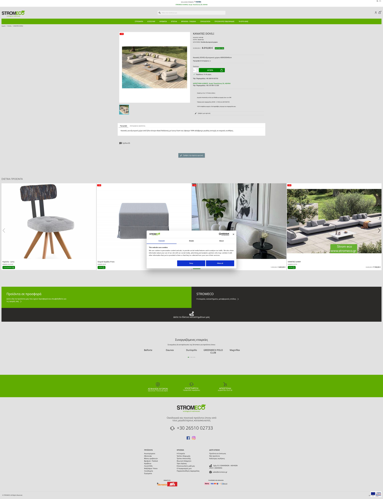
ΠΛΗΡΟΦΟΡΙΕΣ (7, 267)
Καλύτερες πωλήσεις (217, 458)
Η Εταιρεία (181, 453)
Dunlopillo (191, 350)
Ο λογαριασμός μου (184, 468)
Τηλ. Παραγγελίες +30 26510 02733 (205, 78)
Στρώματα (139, 21)
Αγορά (210, 70)
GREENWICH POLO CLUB (213, 351)
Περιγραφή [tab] (123, 126)
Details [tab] (191, 241)
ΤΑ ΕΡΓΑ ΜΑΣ (243, 21)
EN (380, 1)
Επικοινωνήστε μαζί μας (186, 466)
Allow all (220, 263)
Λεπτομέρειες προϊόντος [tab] (137, 126)
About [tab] (221, 241)
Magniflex (235, 350)
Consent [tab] (162, 241)
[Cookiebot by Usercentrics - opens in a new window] (220, 234)
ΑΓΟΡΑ (101, 267)
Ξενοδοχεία (205, 21)
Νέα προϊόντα (214, 456)
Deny (191, 263)
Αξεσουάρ (151, 21)
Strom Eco (201, 39)
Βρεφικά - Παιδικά (188, 21)
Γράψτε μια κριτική (203, 113)
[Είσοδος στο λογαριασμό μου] (376, 12)
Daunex (170, 350)
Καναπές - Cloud (199, 262)
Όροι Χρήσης (182, 463)
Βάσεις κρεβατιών (151, 458)
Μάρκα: (195, 39)
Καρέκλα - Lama (8, 262)
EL (377, 1)
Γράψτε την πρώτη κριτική (193, 155)
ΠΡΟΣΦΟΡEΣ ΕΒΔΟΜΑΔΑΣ (224, 21)
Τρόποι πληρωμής (183, 456)
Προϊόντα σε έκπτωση (217, 453)
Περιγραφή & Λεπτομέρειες (201, 61)
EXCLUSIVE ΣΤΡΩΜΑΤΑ (187, 2)
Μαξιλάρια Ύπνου (151, 468)
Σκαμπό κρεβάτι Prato (106, 262)
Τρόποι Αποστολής (184, 458)
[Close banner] (233, 234)
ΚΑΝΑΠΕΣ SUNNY (294, 262)
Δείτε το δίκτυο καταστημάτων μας (191, 316)
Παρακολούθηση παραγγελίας (188, 471)
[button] (379, 230)
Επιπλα (174, 21)
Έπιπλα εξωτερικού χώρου (209, 42)
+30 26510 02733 (194, 428)
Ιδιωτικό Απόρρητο (184, 461)
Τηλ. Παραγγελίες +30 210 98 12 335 (211, 84)
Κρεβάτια (163, 21)
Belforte (148, 350)
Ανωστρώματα (149, 453)
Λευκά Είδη (148, 466)
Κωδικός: (195, 37)
